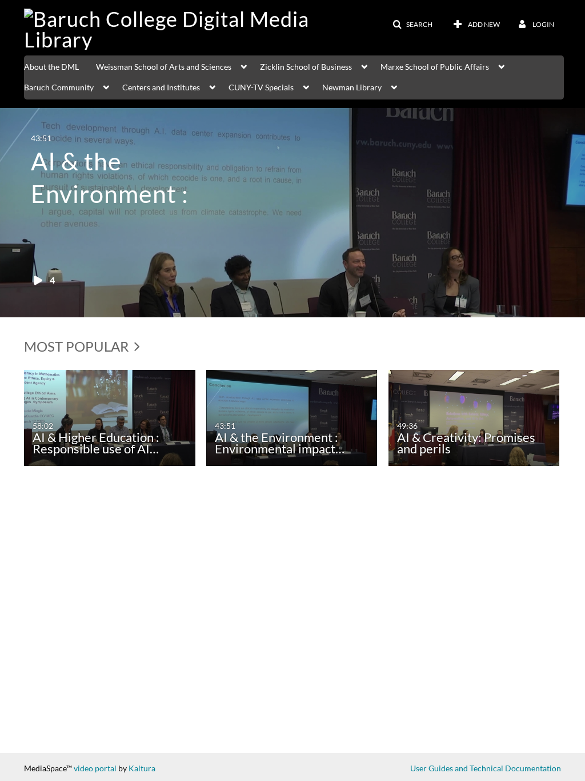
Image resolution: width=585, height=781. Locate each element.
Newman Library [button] (352, 87)
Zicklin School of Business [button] (306, 66)
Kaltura (142, 768)
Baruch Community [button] (59, 87)
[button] (412, 24)
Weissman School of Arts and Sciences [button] (163, 66)
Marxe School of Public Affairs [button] (434, 66)
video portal (95, 768)
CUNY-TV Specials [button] (261, 87)
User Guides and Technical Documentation (485, 768)
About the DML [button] (51, 66)
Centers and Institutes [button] (161, 87)
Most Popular (77, 346)
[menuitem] (60, 65)
